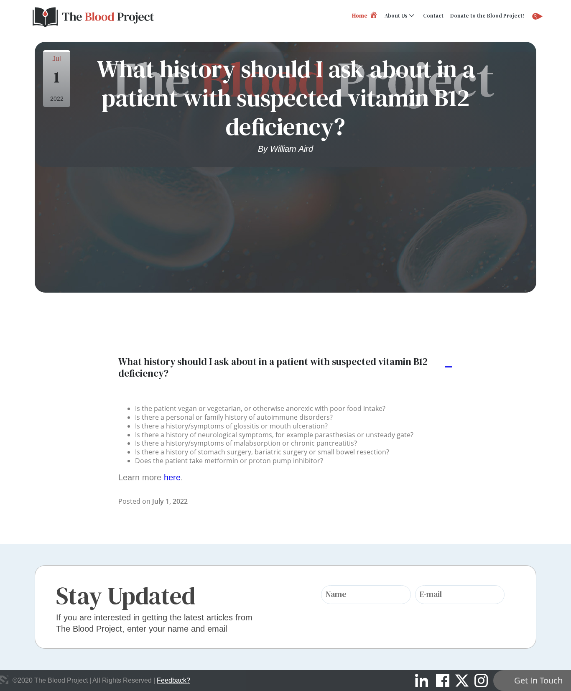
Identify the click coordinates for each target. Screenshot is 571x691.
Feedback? (173, 680)
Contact (433, 15)
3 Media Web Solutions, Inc (4, 680)
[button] (285, 367)
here (172, 477)
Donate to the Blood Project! (487, 15)
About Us (396, 15)
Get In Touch (538, 680)
